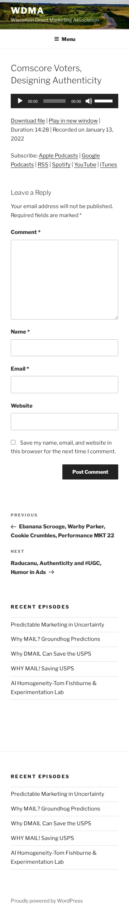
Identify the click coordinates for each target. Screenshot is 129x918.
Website (22, 406)
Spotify (61, 164)
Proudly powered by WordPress (47, 901)
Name (20, 332)
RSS (43, 164)
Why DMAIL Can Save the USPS (51, 654)
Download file (28, 121)
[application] (64, 101)
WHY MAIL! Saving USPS (42, 668)
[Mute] (88, 101)
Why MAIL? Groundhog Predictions (55, 639)
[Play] (20, 101)
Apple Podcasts (58, 155)
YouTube (85, 164)
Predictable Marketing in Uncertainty (57, 624)
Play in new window (73, 121)
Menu (68, 39)
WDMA (27, 10)
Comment (25, 232)
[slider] (105, 100)
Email (20, 369)
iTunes (108, 164)
